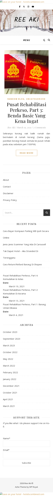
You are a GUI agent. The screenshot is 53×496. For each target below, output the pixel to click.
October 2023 (10, 332)
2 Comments (39, 127)
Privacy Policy (10, 200)
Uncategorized (35, 99)
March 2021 (9, 406)
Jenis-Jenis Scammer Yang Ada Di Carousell (24, 244)
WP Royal (33, 487)
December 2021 (11, 385)
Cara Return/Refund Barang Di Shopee (22, 264)
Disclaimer (8, 193)
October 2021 (10, 392)
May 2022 (8, 358)
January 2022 (9, 379)
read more (26, 153)
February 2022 (10, 372)
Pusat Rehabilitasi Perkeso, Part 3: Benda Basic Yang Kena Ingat (26, 112)
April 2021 (8, 399)
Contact (7, 186)
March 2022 (9, 365)
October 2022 (10, 352)
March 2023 (9, 345)
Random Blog (16, 99)
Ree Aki (26, 20)
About (6, 179)
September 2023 (11, 338)
